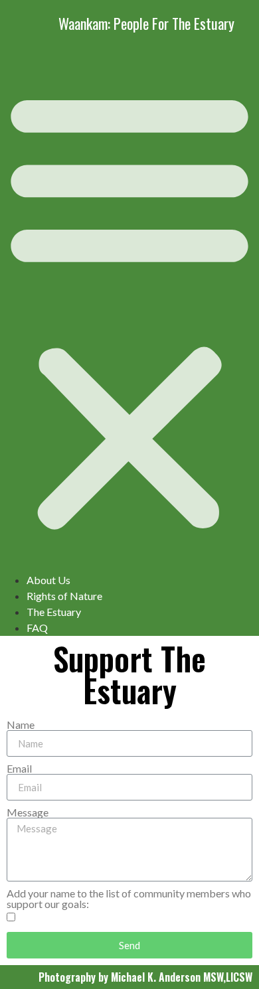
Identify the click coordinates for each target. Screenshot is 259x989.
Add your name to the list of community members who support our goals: (129, 898)
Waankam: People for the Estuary (146, 23)
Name (21, 725)
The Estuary (54, 611)
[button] (129, 309)
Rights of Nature (64, 595)
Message (27, 812)
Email (19, 768)
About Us (48, 579)
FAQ (37, 627)
